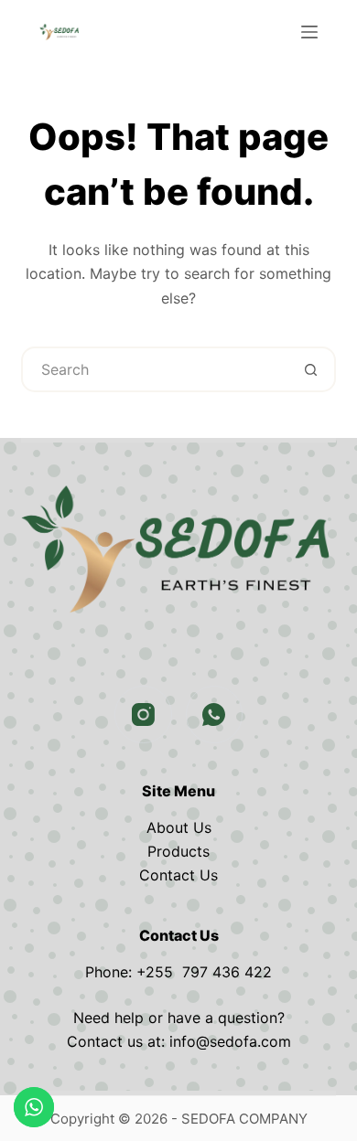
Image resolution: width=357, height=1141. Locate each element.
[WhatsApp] (214, 714)
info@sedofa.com (230, 1041)
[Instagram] (143, 714)
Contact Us (178, 875)
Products (178, 851)
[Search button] (311, 369)
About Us (178, 827)
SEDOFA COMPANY (244, 1118)
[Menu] (309, 32)
